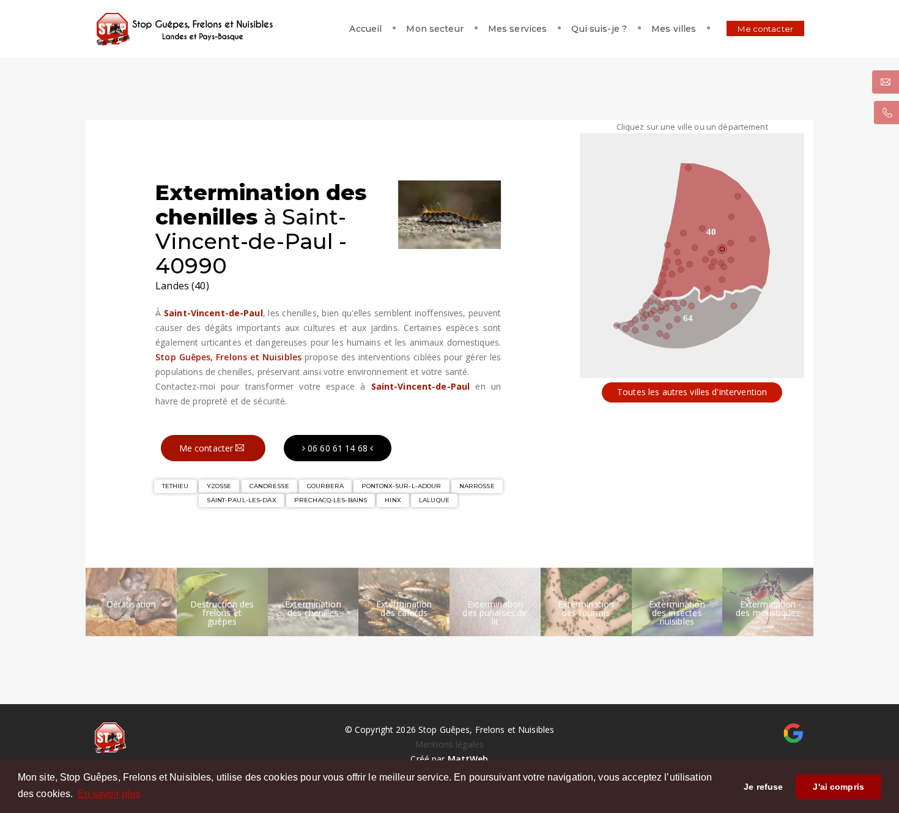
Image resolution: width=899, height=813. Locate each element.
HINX (393, 500)
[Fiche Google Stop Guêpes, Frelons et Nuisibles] (793, 732)
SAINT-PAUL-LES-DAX (241, 500)
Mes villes (673, 28)
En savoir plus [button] (109, 794)
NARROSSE (477, 486)
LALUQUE (434, 500)
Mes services (517, 28)
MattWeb (468, 759)
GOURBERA (325, 486)
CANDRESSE (269, 486)
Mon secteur (434, 28)
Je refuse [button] (763, 787)
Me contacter (765, 29)
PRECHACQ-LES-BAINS (330, 500)
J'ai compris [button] (838, 787)
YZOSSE (219, 486)
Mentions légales (449, 744)
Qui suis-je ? (599, 28)
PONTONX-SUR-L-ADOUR (401, 486)
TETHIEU (175, 486)
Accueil (365, 28)
